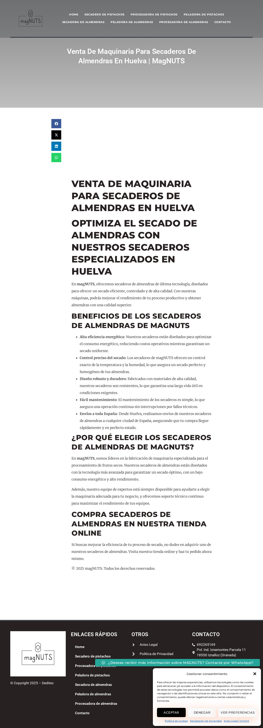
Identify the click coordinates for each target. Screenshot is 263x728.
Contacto (222, 22)
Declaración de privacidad (206, 720)
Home (73, 14)
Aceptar (171, 712)
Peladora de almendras (132, 22)
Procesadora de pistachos (154, 14)
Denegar (202, 712)
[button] (255, 674)
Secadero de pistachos (104, 14)
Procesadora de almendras (183, 22)
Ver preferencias (238, 712)
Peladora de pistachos (204, 14)
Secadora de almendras (83, 22)
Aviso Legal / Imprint (236, 720)
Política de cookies (176, 720)
